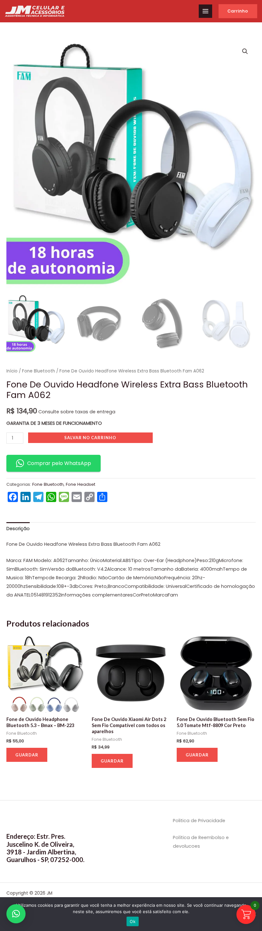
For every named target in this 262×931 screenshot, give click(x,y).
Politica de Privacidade (199, 820)
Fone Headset (80, 484)
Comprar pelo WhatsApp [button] (59, 463)
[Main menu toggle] (205, 11)
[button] (238, 11)
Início (12, 371)
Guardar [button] (26, 754)
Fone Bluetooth (38, 371)
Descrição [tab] (18, 528)
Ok (132, 921)
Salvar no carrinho (90, 437)
